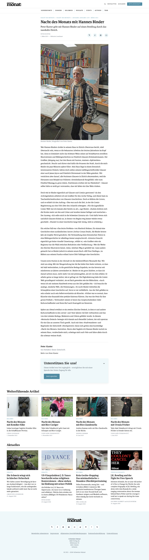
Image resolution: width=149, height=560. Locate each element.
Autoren (98, 10)
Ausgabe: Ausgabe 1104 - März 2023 (85, 17)
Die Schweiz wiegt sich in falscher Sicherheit (18, 477)
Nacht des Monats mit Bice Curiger (50, 423)
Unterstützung (112, 533)
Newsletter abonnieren (40, 533)
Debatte (10, 472)
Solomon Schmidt (117, 501)
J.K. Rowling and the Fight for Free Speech (122, 477)
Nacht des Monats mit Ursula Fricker (120, 423)
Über (106, 10)
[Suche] (105, 4)
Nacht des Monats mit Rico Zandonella (86, 423)
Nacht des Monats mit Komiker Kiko (16, 423)
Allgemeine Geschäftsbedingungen (74, 533)
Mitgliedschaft (135, 4)
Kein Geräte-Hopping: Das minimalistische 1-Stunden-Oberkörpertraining (91, 478)
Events (89, 10)
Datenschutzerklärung (96, 533)
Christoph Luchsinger (15, 494)
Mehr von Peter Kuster (49, 353)
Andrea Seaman (82, 433)
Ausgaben (122, 4)
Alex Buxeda (131, 501)
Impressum (54, 533)
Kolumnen (69, 10)
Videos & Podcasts (118, 472)
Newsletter (111, 4)
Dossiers (58, 10)
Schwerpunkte (46, 10)
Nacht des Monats (48, 17)
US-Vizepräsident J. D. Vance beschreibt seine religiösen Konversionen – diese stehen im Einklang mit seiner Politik (56, 479)
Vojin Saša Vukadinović (50, 433)
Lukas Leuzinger (13, 433)
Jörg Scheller (81, 502)
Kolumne (10, 419)
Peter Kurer (45, 500)
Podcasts (79, 10)
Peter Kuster (45, 34)
